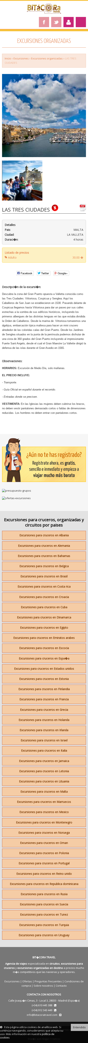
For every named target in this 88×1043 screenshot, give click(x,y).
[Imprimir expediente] (83, 209)
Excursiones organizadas (47, 58)
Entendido (79, 1027)
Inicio (8, 58)
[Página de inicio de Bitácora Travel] (44, 12)
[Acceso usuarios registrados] (68, 22)
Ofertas (27, 981)
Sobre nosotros (43, 985)
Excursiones (21, 58)
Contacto (61, 985)
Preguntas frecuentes (48, 981)
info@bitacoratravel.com (42, 1015)
